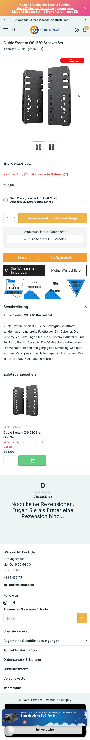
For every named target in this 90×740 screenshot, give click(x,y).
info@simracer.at (21, 584)
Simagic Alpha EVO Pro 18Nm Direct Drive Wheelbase (39, 715)
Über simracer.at (16, 631)
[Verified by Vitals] (25, 722)
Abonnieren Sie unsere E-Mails (25, 609)
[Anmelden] (76, 30)
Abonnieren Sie (82, 618)
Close (85, 8)
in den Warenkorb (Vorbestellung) (52, 218)
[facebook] (14, 602)
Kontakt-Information (20, 650)
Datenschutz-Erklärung (22, 659)
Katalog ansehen (5, 30)
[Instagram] (5, 603)
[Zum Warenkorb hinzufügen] (32, 460)
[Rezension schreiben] (43, 528)
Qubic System (27, 49)
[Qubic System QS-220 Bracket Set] (24, 400)
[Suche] (13, 30)
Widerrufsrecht (15, 669)
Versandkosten (15, 678)
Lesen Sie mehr (69, 20)
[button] (4, 19)
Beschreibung (15, 307)
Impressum (12, 688)
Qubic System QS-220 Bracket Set (22, 435)
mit (45, 8)
